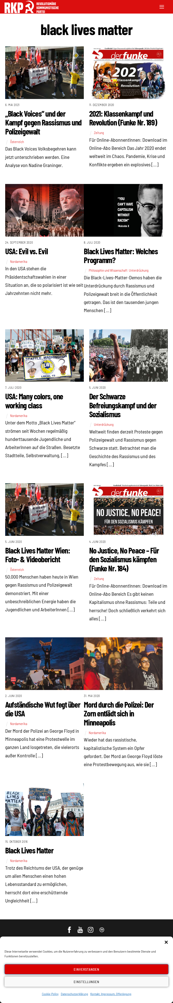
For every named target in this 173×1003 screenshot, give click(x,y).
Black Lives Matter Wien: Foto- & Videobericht (37, 554)
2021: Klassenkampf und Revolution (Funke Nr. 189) (123, 117)
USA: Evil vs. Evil (26, 251)
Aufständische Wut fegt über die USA (42, 708)
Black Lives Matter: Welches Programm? (121, 255)
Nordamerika (18, 261)
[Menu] (161, 6)
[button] (166, 942)
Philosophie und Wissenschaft (108, 270)
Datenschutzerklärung (74, 994)
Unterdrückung (138, 270)
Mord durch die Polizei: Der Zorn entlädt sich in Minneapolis (119, 713)
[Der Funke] (31, 12)
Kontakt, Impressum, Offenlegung (110, 994)
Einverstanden (87, 969)
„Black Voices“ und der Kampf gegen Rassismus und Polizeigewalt (43, 122)
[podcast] (102, 927)
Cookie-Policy (50, 994)
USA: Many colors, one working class (34, 400)
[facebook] (70, 927)
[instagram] (91, 927)
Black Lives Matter (29, 850)
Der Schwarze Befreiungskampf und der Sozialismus (123, 405)
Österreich (17, 142)
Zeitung (99, 133)
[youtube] (80, 927)
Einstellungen (86, 982)
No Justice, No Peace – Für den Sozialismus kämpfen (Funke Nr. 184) (124, 559)
